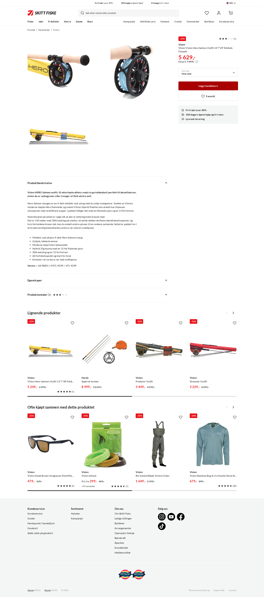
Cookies (233, 590)
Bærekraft (120, 538)
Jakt (40, 21)
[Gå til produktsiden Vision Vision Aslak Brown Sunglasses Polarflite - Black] (51, 444)
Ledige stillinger (123, 518)
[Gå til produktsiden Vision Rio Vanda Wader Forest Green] (159, 444)
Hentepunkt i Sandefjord (41, 523)
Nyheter (164, 21)
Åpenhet (119, 542)
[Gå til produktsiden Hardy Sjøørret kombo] (105, 350)
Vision (56, 30)
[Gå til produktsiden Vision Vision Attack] (105, 444)
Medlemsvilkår (123, 552)
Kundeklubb (121, 547)
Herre (67, 21)
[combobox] (128, 13)
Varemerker (193, 21)
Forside (31, 30)
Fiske (31, 21)
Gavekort (33, 528)
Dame (79, 21)
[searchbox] (131, 13)
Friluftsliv (53, 21)
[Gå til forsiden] (42, 13)
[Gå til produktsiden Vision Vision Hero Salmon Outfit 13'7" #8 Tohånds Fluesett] (51, 350)
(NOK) (34, 590)
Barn (90, 21)
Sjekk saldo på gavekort (40, 533)
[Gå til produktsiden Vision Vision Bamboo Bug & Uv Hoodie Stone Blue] (213, 444)
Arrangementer (123, 528)
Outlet (178, 21)
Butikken (209, 21)
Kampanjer (129, 21)
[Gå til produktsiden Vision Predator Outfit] (159, 350)
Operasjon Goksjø (124, 533)
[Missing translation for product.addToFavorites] (72, 322)
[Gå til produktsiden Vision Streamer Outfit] (213, 350)
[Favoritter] (207, 13)
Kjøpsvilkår (219, 590)
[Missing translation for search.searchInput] (81, 13)
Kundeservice (226, 21)
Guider (31, 518)
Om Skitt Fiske (122, 513)
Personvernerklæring (199, 590)
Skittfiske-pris (148, 21)
